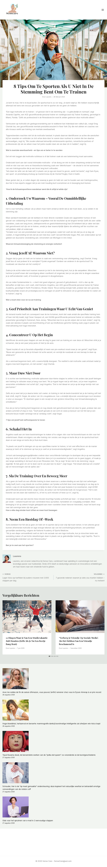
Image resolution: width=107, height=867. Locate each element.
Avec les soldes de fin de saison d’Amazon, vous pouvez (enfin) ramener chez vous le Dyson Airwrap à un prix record (52, 692)
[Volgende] (101, 627)
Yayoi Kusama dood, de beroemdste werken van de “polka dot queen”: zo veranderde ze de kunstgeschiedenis (49, 755)
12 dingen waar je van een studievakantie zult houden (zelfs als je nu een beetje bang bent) (27, 640)
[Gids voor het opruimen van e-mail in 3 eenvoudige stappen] (53, 807)
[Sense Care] (12, 9)
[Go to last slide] (6, 627)
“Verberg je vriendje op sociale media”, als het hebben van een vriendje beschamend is (78, 640)
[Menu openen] (104, 10)
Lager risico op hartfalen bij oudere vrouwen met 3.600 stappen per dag (26, 577)
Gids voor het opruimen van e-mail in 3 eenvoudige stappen (28, 821)
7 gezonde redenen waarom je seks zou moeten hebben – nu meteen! (80, 577)
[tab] (49, 656)
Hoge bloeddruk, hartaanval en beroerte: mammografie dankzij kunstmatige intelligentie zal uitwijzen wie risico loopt (51, 724)
